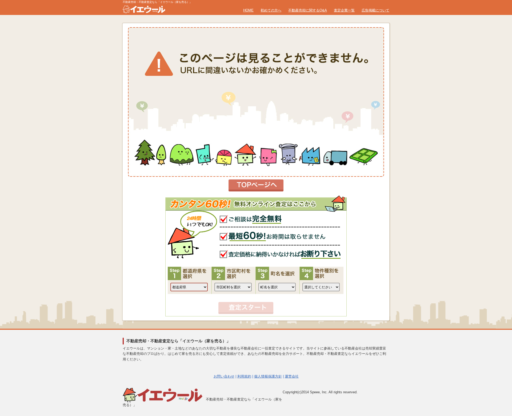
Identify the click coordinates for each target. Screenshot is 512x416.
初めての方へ (271, 10)
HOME (248, 10)
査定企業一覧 (344, 10)
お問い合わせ (224, 376)
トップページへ (256, 185)
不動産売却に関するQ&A (307, 10)
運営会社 (292, 376)
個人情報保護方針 (268, 376)
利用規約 (244, 376)
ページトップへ (495, 358)
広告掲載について (375, 10)
